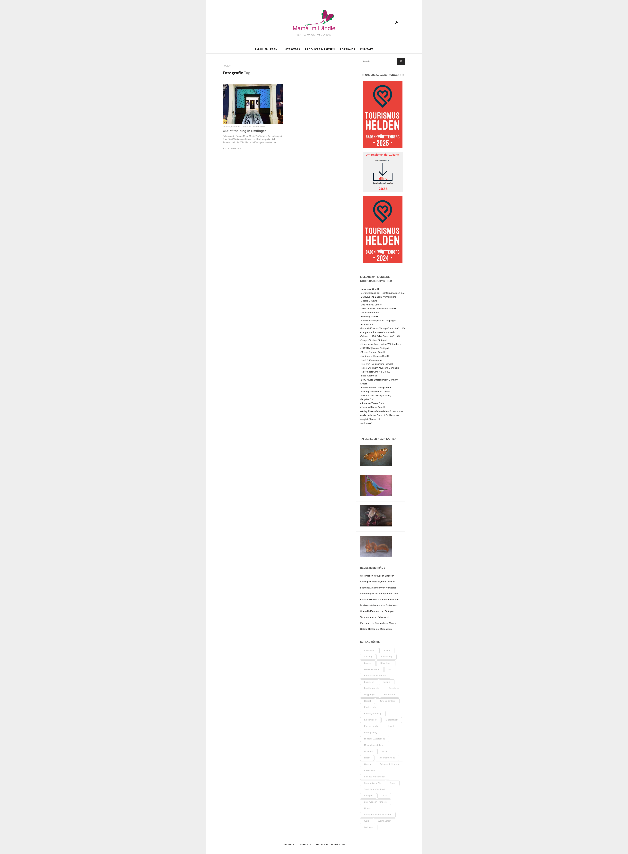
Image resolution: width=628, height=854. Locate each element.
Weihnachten (384, 821)
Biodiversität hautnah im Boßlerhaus (379, 605)
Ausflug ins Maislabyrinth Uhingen (377, 581)
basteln (368, 663)
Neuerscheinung (387, 758)
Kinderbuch (370, 707)
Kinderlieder (370, 720)
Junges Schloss (388, 701)
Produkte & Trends (320, 49)
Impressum (305, 844)
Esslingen (369, 682)
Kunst (391, 726)
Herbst (367, 701)
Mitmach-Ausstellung (374, 739)
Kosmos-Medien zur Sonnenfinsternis (379, 599)
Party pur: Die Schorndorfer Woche (378, 623)
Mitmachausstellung (374, 745)
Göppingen (369, 695)
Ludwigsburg (370, 732)
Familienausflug (372, 688)
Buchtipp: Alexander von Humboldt (378, 587)
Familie (386, 682)
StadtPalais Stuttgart (374, 789)
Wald (366, 821)
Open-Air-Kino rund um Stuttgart (377, 611)
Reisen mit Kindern (389, 764)
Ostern (367, 764)
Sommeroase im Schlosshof (374, 617)
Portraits (347, 49)
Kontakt (367, 49)
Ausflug (368, 657)
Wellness (368, 827)
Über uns (288, 844)
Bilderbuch (385, 663)
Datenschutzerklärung (330, 844)
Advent (387, 650)
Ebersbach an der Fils (375, 676)
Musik (384, 751)
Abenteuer (369, 650)
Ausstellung (386, 657)
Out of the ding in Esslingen (245, 131)
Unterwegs (291, 49)
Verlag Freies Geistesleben (378, 815)
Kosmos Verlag (371, 726)
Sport (392, 783)
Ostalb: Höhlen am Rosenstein (376, 629)
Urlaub (367, 808)
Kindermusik (391, 720)
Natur (367, 758)
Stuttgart (368, 796)
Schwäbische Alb (372, 783)
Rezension (369, 770)
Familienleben (266, 49)
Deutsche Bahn (372, 669)
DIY (390, 669)
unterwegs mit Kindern (375, 802)
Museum (368, 751)
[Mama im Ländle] (314, 20)
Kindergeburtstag (373, 713)
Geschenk (394, 688)
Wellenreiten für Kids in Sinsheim (377, 575)
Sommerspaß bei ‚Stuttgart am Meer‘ (379, 593)
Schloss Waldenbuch (374, 777)
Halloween (389, 695)
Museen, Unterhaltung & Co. (237, 126)
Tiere (384, 796)
